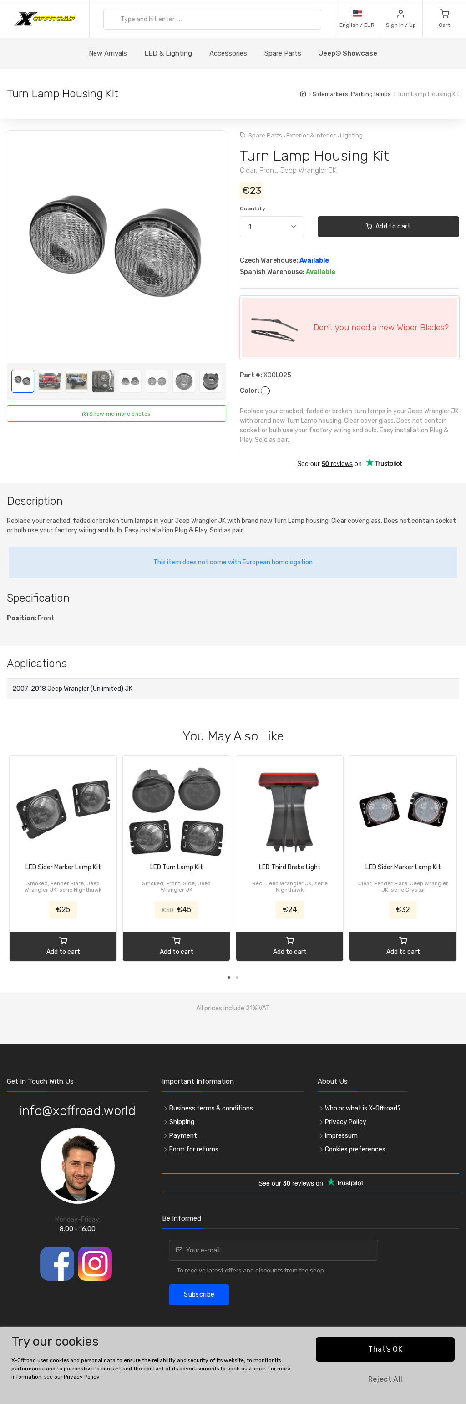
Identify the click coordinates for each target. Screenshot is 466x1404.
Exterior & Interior (311, 135)
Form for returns (193, 1149)
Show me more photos (119, 414)
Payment (183, 1136)
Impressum (341, 1136)
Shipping (181, 1122)
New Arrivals (108, 53)
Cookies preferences (355, 1149)
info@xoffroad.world (78, 1110)
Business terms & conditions (211, 1108)
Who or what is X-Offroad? (363, 1108)
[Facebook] (57, 1264)
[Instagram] (95, 1264)
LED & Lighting (168, 53)
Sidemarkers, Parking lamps (352, 94)
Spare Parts (282, 53)
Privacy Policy (345, 1122)
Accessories (228, 53)
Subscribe (199, 1294)
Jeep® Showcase (348, 53)
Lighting (351, 135)
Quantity (252, 208)
